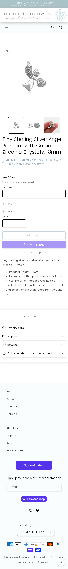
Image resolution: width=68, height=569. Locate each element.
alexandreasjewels (21, 556)
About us (12, 428)
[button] (6, 27)
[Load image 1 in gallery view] (16, 125)
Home (10, 391)
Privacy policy (57, 557)
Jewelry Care (15, 450)
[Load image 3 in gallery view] (52, 125)
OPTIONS (7, 187)
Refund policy (41, 557)
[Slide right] (64, 126)
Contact (12, 406)
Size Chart (8, 204)
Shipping (6, 182)
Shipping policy (45, 562)
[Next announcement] (62, 4)
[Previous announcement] (6, 4)
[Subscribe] (57, 487)
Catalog (12, 414)
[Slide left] (3, 126)
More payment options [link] (34, 252)
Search (11, 399)
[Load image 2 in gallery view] (34, 125)
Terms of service (26, 562)
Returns (11, 443)
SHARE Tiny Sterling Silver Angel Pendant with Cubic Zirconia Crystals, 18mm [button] (33, 162)
